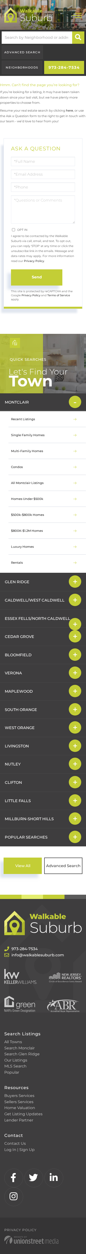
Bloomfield (18, 655)
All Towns (13, 1042)
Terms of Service (58, 295)
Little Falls (18, 801)
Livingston (17, 746)
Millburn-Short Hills (29, 819)
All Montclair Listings (27, 483)
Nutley (13, 764)
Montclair (17, 402)
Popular (11, 1072)
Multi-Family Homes (27, 451)
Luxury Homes (22, 546)
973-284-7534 (64, 67)
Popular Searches (26, 837)
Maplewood (19, 691)
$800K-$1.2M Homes (27, 531)
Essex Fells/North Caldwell (37, 618)
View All (22, 866)
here (69, 110)
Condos (17, 467)
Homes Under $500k (27, 499)
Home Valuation (19, 1108)
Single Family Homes (27, 435)
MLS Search (15, 1066)
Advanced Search (22, 52)
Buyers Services (19, 1095)
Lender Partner (18, 1120)
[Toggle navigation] (77, 15)
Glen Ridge (17, 582)
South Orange (21, 709)
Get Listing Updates (23, 1114)
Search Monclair (19, 1048)
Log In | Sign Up (19, 1149)
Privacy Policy (34, 261)
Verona (13, 673)
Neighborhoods (22, 67)
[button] (78, 37)
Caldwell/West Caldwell (34, 600)
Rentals (17, 562)
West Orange (20, 728)
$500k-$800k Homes (27, 515)
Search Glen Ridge (22, 1054)
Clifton (13, 782)
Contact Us (15, 1143)
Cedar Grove (19, 636)
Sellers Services (18, 1102)
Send (37, 277)
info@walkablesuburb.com (37, 955)
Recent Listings (23, 419)
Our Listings (15, 1060)
